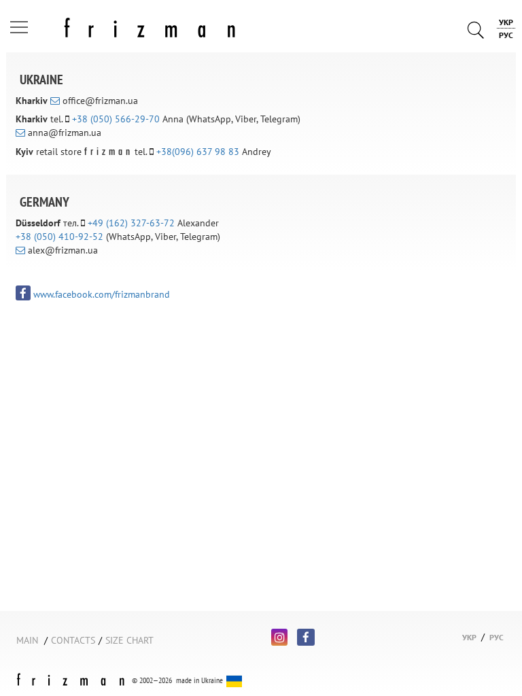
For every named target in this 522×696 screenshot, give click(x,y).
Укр (506, 22)
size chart (129, 640)
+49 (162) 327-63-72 (131, 223)
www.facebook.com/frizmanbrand (100, 294)
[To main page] (126, 25)
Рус (506, 35)
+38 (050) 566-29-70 (116, 119)
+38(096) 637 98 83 (197, 151)
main (27, 640)
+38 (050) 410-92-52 (59, 236)
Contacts (73, 640)
